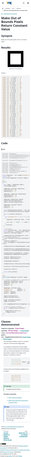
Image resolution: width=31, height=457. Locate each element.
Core (13, 8)
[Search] (23, 3)
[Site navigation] (3, 3)
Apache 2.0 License (7, 452)
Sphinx (10, 456)
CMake (20, 456)
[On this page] (28, 3)
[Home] (2, 8)
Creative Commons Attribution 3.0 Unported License (15, 450)
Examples (7, 8)
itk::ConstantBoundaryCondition (13, 426)
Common (18, 8)
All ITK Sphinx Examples (15, 397)
